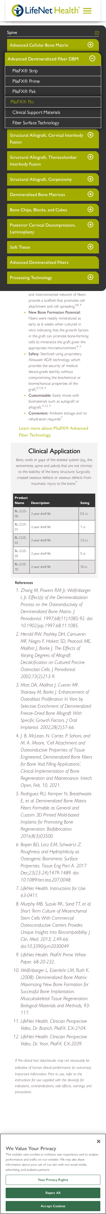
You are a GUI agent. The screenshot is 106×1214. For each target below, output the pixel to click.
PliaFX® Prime (26, 81)
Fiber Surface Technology (35, 122)
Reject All (53, 1193)
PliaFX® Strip (25, 70)
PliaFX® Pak (24, 91)
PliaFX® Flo (22, 102)
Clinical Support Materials (36, 112)
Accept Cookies (53, 1206)
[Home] (46, 10)
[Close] (98, 1141)
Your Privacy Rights (53, 1180)
